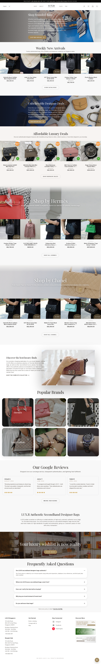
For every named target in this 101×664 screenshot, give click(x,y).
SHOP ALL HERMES (50, 255)
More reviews (50, 500)
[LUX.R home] (51, 6)
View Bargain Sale (35, 121)
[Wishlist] (88, 6)
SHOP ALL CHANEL (50, 334)
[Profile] (84, 6)
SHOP (35, 6)
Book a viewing (33, 621)
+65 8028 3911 (35, 1)
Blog (60, 6)
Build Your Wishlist (36, 34)
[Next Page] (98, 68)
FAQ (66, 6)
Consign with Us (33, 623)
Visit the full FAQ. (57, 609)
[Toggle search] (96, 6)
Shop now (50, 552)
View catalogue (50, 87)
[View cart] (92, 6)
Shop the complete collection (16, 375)
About (41, 6)
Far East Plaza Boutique (58, 1)
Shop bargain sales (50, 176)
